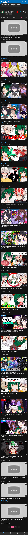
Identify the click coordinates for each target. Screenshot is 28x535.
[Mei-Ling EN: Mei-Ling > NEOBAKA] (2, 12)
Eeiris (2, 122)
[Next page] (19, 527)
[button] (7, 2)
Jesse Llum (3, 522)
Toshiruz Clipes (4, 79)
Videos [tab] (3, 17)
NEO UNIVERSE (4, 58)
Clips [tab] (8, 17)
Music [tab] (14, 17)
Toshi (2, 38)
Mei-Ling (8, 10)
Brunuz (2, 184)
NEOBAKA (12, 11)
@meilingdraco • (8, 11)
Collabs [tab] (21, 17)
